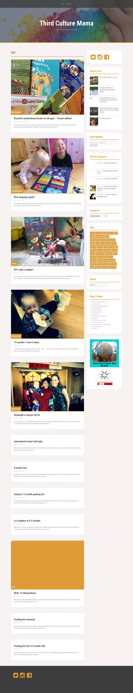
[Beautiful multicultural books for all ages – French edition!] (47, 87)
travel (92, 267)
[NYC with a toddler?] (47, 241)
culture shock (111, 240)
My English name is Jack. (108, 77)
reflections (93, 260)
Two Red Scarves (97, 326)
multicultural (100, 253)
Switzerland (101, 264)
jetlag (105, 246)
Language (111, 246)
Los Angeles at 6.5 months (27, 520)
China (107, 236)
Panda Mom (95, 314)
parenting (93, 257)
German (113, 243)
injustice (99, 246)
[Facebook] (106, 58)
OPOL (115, 253)
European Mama (97, 310)
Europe (92, 243)
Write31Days (112, 267)
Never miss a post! (95, 142)
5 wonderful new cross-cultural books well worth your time (108, 100)
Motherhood (16, 336)
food (97, 243)
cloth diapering (94, 240)
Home (62, 4)
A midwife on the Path (98, 302)
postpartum (101, 257)
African (92, 233)
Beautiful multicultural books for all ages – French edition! (43, 118)
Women (104, 267)
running (105, 260)
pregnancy (109, 257)
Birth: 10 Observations (25, 593)
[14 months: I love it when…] (47, 314)
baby (104, 233)
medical (114, 250)
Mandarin (93, 250)
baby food (110, 233)
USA (99, 267)
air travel (99, 233)
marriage (100, 250)
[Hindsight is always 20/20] (47, 386)
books (92, 236)
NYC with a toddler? (24, 269)
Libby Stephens (96, 312)
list (116, 246)
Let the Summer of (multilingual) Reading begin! (107, 90)
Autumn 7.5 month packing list (29, 494)
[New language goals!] (47, 165)
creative (103, 240)
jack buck (100, 178)
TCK (108, 264)
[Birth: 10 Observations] (47, 565)
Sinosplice (95, 318)
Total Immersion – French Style (101, 324)
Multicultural (16, 112)
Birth (13, 587)
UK (96, 267)
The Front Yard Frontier (99, 320)
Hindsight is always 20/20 (27, 415)
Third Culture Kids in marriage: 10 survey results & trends (107, 188)
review (100, 260)
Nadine (99, 163)
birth (116, 233)
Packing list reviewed (24, 619)
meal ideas (107, 250)
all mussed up (96, 304)
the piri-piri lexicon (97, 322)
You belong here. (105, 118)
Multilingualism (17, 191)
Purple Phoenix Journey (99, 316)
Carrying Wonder (97, 308)
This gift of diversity (110, 163)
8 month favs (20, 467)
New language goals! (24, 197)
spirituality (93, 264)
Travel (14, 263)
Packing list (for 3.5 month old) (29, 646)
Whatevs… (95, 328)
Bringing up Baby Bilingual (99, 306)
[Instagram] (99, 58)
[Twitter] (93, 58)
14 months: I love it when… (27, 342)
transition (113, 264)
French (108, 243)
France (102, 243)
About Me (69, 4)
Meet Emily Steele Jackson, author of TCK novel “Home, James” (109, 110)
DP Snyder (100, 194)
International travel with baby (28, 441)
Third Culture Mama (66, 23)
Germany (93, 246)
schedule (112, 260)
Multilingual (108, 253)
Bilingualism (16, 409)
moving (92, 253)
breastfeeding (99, 236)
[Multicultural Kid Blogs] (104, 353)
